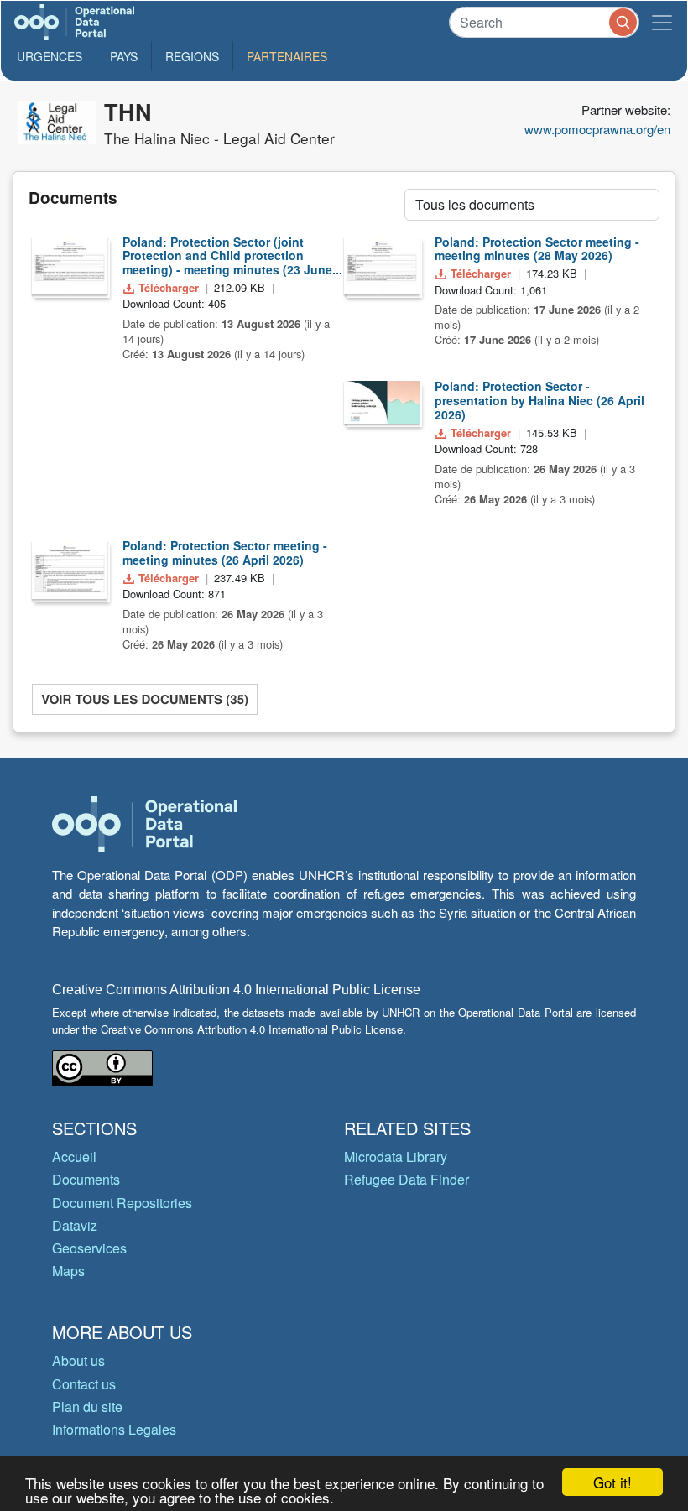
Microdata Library (395, 1156)
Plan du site (87, 1406)
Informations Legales (114, 1429)
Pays (124, 56)
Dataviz (74, 1225)
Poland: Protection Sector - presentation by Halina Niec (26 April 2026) (539, 400)
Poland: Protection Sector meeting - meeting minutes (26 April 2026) (224, 552)
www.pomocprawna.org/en (597, 129)
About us (78, 1360)
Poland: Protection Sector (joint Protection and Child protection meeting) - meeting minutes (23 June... (232, 256)
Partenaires (287, 56)
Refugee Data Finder (406, 1179)
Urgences (49, 56)
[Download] (69, 266)
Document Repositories (122, 1202)
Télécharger (168, 287)
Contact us (84, 1384)
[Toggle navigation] (662, 22)
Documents (86, 1179)
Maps (68, 1270)
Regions (192, 56)
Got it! (612, 1482)
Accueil (74, 1156)
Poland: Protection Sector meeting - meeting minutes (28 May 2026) (537, 248)
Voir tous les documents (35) (144, 699)
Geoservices (89, 1248)
